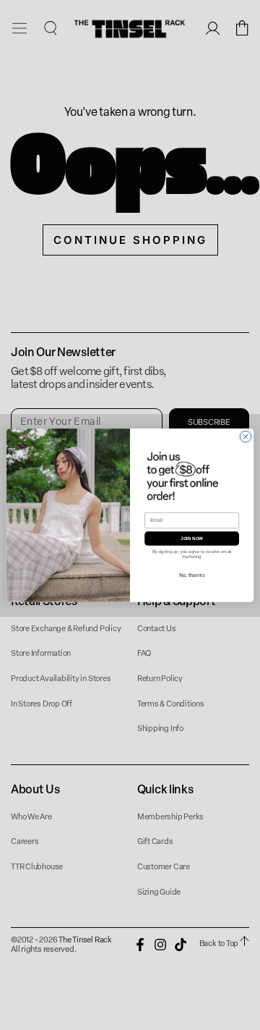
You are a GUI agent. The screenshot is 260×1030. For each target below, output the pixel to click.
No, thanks (192, 574)
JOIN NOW (192, 538)
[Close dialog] (245, 436)
